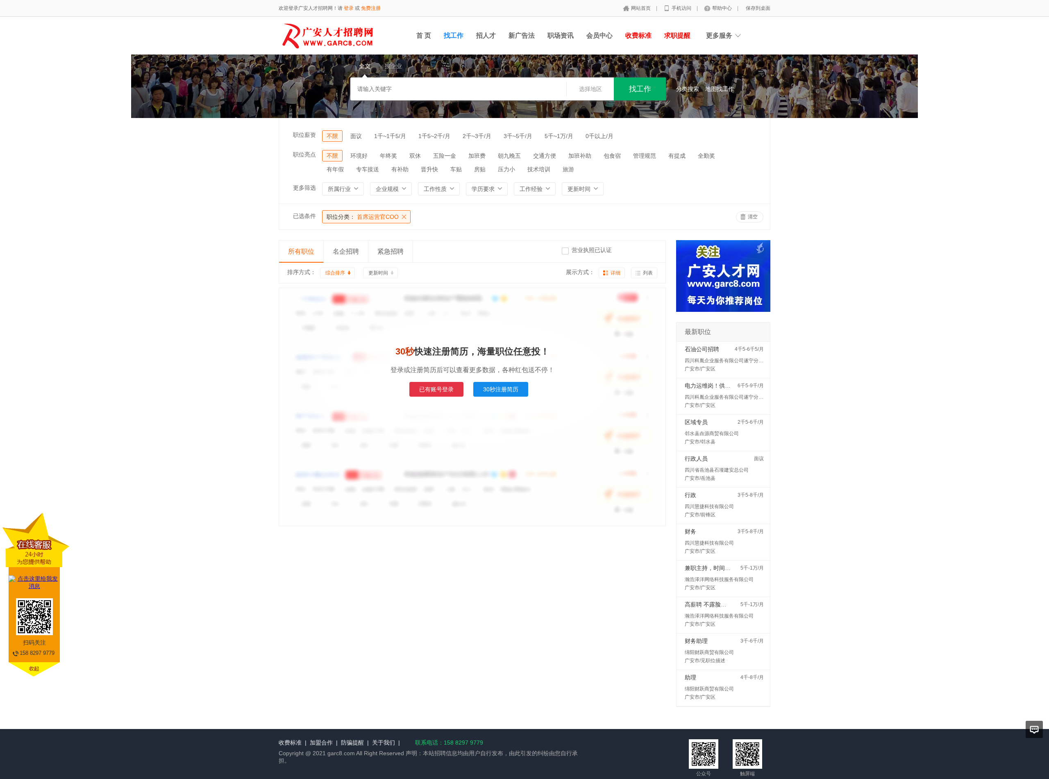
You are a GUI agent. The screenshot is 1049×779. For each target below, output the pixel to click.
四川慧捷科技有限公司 (709, 506)
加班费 (477, 155)
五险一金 (444, 155)
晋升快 (429, 169)
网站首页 (641, 8)
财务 (690, 531)
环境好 (359, 155)
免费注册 (371, 8)
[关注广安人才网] (723, 320)
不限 (332, 136)
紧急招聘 (390, 251)
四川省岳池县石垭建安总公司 (717, 470)
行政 (690, 495)
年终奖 (388, 155)
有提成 (677, 155)
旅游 (568, 169)
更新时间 (378, 273)
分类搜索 (687, 89)
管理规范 (644, 155)
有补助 (400, 169)
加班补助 (579, 155)
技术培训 (538, 169)
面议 (356, 136)
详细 (615, 273)
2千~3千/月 (477, 136)
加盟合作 (321, 742)
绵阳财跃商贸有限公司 (709, 652)
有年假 (335, 169)
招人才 (486, 35)
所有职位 (301, 251)
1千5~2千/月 (434, 136)
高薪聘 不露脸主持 (708, 604)
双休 (415, 155)
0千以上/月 (599, 136)
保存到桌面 (758, 8)
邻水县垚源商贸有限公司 (712, 433)
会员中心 (599, 35)
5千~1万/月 (559, 136)
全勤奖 (706, 155)
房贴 (480, 169)
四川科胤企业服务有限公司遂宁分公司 (726, 360)
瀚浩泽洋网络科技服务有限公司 (719, 579)
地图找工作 (719, 89)
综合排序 (335, 273)
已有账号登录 (436, 389)
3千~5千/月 (518, 136)
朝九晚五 (509, 155)
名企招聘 (346, 251)
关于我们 (383, 742)
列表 (648, 273)
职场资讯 (560, 35)
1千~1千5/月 (390, 136)
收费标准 (290, 742)
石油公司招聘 (702, 349)
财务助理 (696, 641)
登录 (349, 8)
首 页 (423, 35)
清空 (753, 217)
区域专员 (696, 422)
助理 (690, 677)
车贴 (456, 169)
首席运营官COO (363, 216)
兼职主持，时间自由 (710, 568)
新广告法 (522, 35)
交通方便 (544, 155)
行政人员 (696, 458)
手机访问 (682, 8)
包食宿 (612, 155)
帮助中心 (722, 8)
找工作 (453, 35)
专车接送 (367, 169)
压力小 (506, 169)
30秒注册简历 (500, 389)
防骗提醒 (352, 742)
